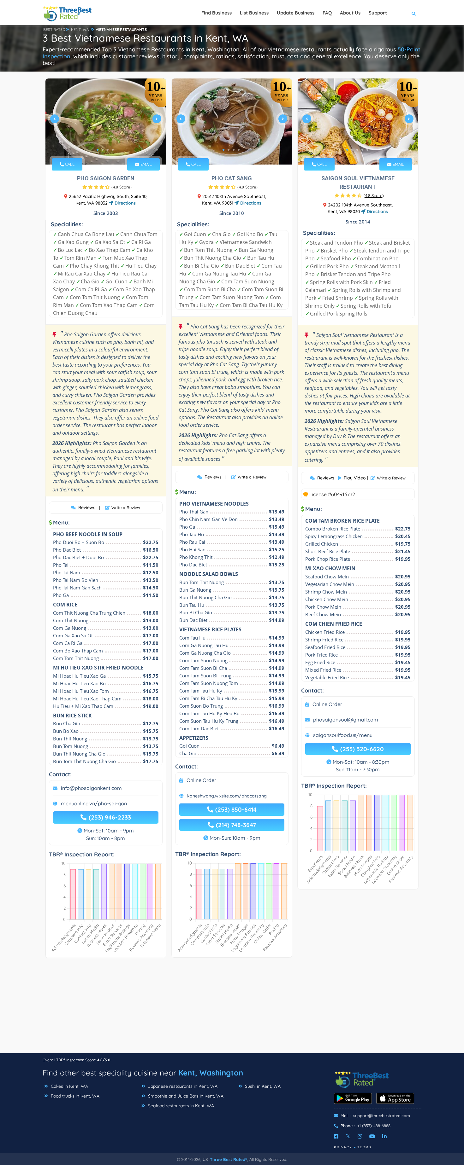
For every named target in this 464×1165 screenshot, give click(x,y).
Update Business (295, 13)
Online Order (201, 780)
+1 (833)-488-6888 (373, 1125)
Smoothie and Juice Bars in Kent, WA (185, 1096)
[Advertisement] (232, 1009)
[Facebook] (336, 1136)
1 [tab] (97, 150)
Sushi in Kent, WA (262, 1086)
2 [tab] (103, 150)
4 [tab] (113, 150)
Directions (124, 203)
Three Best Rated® (228, 1159)
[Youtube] (372, 1136)
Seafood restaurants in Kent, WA (180, 1106)
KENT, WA (80, 29)
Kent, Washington (210, 1072)
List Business (254, 13)
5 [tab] (367, 150)
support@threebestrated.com (381, 1115)
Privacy (343, 1147)
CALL (69, 164)
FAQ (327, 13)
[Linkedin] (384, 1136)
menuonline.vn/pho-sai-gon (94, 803)
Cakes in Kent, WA (69, 1086)
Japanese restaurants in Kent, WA (182, 1086)
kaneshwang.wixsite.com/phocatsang (227, 796)
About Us (350, 13)
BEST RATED (54, 29)
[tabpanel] (105, 121)
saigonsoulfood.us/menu (342, 735)
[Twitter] (348, 1136)
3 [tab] (108, 150)
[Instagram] (360, 1136)
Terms (364, 1147)
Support (378, 13)
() (121, 186)
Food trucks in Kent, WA (74, 1096)
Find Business (216, 13)
